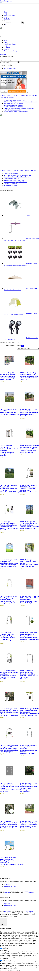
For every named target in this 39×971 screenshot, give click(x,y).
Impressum (7, 49)
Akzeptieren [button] (13, 916)
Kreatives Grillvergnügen (11, 173)
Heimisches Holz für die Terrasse (13, 103)
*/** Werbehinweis (28, 892)
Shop (5, 17)
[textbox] (19, 61)
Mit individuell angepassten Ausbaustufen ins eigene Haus (20, 102)
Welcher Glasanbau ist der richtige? (14, 106)
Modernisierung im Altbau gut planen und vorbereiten (19, 108)
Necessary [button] (3, 947)
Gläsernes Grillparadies (10, 183)
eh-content (7, 892)
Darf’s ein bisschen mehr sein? (12, 110)
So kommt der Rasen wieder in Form (14, 100)
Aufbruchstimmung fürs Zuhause (13, 105)
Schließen (3, 54)
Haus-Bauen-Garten (10, 15)
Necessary (5, 948)
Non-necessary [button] (4, 958)
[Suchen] (22, 23)
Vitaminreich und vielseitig (11, 178)
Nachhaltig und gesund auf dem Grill (14, 180)
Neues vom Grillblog (31, 170)
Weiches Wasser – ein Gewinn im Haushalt (16, 111)
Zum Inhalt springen (6, 1)
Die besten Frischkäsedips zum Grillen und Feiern (18, 175)
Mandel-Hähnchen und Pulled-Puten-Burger (16, 177)
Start (5, 12)
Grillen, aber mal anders (10, 185)
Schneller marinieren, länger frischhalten (15, 182)
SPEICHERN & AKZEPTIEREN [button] (10, 970)
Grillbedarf (7, 19)
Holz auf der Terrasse (10, 68)
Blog (5, 14)
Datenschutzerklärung (10, 51)
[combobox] (19, 60)
